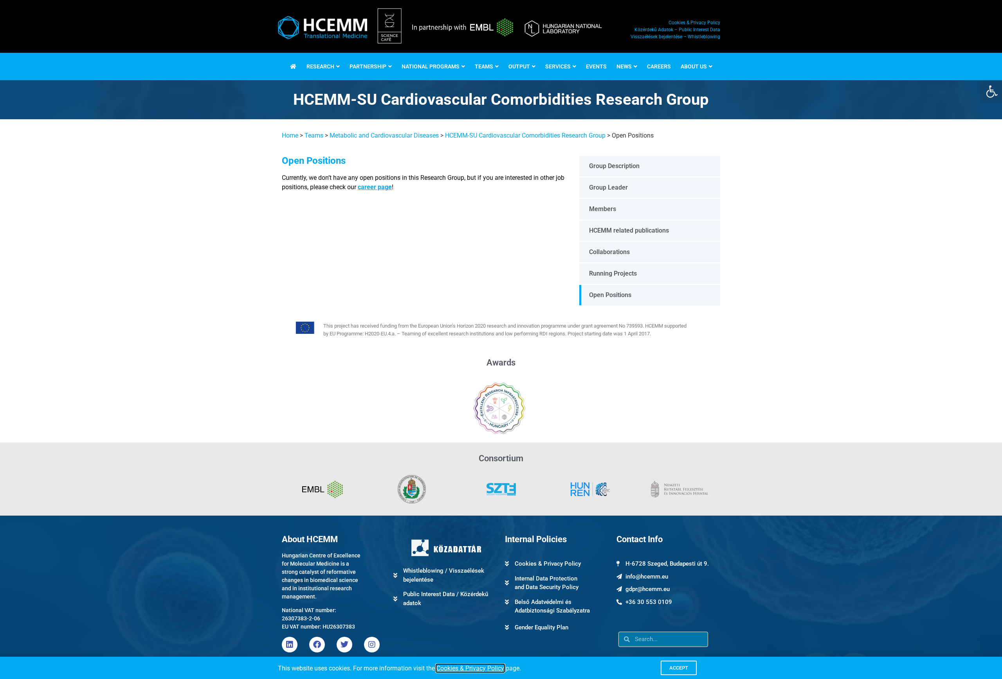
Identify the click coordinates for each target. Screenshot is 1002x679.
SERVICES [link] (558, 66)
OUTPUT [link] (519, 66)
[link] (992, 91)
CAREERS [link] (659, 66)
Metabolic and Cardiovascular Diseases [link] (384, 135)
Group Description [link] (614, 166)
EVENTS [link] (596, 66)
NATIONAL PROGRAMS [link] (431, 66)
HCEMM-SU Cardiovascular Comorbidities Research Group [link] (525, 135)
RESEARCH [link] (320, 66)
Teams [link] (314, 135)
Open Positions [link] (610, 295)
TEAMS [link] (484, 66)
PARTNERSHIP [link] (368, 66)
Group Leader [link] (608, 187)
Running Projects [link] (613, 273)
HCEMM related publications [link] (629, 230)
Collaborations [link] (609, 252)
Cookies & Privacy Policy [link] (470, 668)
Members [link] (602, 209)
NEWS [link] (624, 66)
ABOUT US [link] (694, 66)
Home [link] (290, 135)
